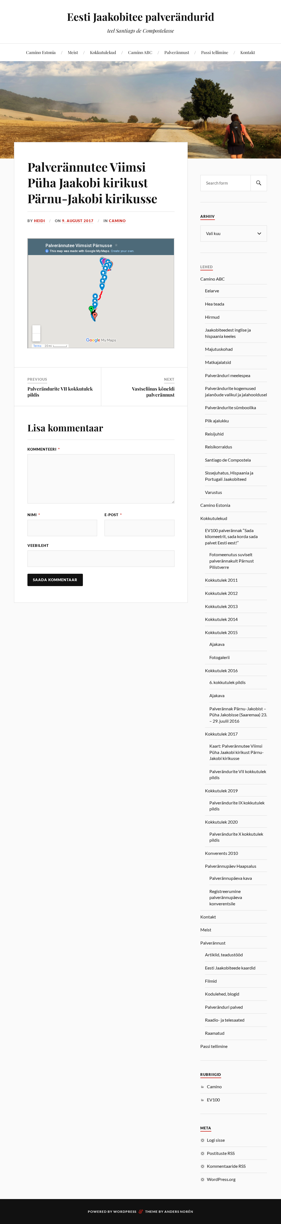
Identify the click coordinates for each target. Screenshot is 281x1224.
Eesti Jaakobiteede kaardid (230, 967)
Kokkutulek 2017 (221, 733)
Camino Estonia (41, 52)
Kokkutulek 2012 (221, 593)
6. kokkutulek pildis (227, 682)
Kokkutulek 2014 (221, 619)
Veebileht (38, 545)
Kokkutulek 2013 (221, 606)
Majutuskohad (219, 349)
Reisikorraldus (218, 446)
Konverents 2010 (221, 853)
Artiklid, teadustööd (224, 954)
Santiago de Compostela (228, 459)
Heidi (39, 221)
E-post (113, 515)
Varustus (213, 492)
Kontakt (247, 52)
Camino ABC (140, 52)
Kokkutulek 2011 (221, 580)
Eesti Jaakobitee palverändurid (140, 17)
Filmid (211, 980)
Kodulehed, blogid (222, 993)
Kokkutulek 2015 (221, 632)
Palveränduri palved (224, 1007)
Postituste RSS (221, 1153)
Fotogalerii (219, 657)
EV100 (213, 1099)
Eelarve (212, 290)
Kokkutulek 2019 (221, 790)
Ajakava (216, 644)
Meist (73, 52)
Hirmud (212, 317)
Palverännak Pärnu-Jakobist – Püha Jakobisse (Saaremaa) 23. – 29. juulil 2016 (238, 714)
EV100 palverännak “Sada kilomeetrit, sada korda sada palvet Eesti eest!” (231, 536)
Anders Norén (178, 1211)
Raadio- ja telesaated (225, 1019)
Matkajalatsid (218, 362)
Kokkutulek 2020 (221, 821)
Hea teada (214, 303)
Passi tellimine (214, 52)
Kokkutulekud (103, 52)
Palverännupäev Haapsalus (230, 866)
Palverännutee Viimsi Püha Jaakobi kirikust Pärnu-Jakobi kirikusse (92, 182)
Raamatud (214, 1033)
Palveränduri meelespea (227, 375)
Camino (117, 221)
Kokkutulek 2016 (221, 670)
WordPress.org (221, 1179)
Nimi (33, 515)
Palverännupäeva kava (230, 878)
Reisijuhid (214, 433)
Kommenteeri (43, 449)
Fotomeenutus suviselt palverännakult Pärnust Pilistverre (231, 560)
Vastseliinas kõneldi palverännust (153, 392)
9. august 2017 (78, 221)
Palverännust (176, 52)
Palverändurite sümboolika (230, 407)
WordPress (124, 1211)
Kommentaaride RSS (226, 1166)
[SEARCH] (259, 183)
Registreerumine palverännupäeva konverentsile (225, 897)
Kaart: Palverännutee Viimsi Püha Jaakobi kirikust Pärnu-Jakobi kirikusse (236, 752)
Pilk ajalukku (217, 420)
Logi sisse (216, 1140)
